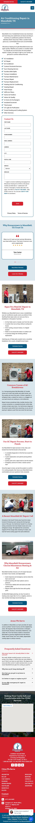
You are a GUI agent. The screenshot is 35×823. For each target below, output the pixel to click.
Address (6, 147)
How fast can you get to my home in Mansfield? (13, 673)
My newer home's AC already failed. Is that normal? (15, 654)
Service (6, 165)
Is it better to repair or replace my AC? (14, 678)
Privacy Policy (6, 817)
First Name (7, 122)
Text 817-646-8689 (20, 189)
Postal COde (7, 159)
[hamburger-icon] (32, 8)
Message (6, 172)
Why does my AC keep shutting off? (13, 669)
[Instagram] (15, 765)
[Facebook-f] (12, 765)
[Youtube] (22, 765)
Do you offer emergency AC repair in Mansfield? (13, 683)
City (5, 153)
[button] (9, 2)
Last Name (7, 128)
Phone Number (8, 134)
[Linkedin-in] (19, 765)
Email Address (8, 140)
